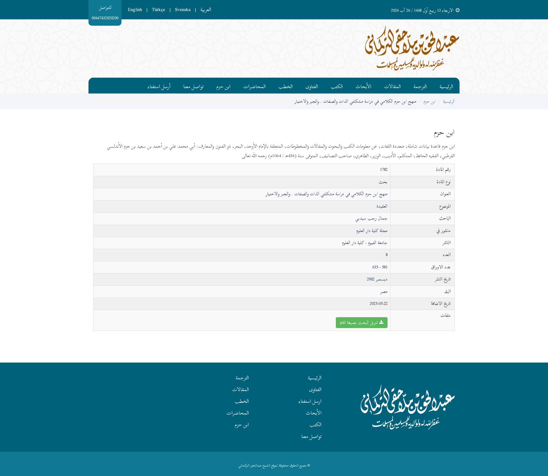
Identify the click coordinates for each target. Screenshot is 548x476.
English (135, 9)
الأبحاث (363, 85)
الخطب (285, 85)
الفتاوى (311, 85)
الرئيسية (446, 85)
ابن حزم (223, 85)
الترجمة (420, 85)
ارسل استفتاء (310, 401)
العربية (205, 9)
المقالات (392, 85)
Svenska (183, 9)
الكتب (337, 85)
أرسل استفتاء (159, 85)
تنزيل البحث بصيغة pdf (359, 322)
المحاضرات (254, 85)
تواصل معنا (193, 85)
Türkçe (158, 9)
